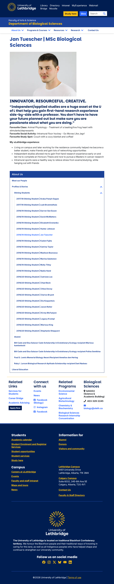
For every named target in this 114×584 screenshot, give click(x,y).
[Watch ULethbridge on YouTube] (65, 562)
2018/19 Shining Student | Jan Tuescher (34, 235)
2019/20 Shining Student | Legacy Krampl (35, 319)
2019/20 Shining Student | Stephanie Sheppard (38, 331)
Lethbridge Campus (69, 466)
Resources (59, 30)
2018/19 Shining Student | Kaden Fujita (34, 241)
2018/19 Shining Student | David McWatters (36, 217)
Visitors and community (72, 448)
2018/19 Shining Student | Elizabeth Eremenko (37, 223)
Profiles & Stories (20, 187)
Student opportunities (23, 451)
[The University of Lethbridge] (57, 523)
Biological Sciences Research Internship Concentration (69, 415)
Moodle (53, 8)
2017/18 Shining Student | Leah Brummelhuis (36, 205)
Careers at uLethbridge (23, 471)
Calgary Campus (68, 478)
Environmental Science (66, 392)
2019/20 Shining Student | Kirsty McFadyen (36, 313)
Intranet (66, 5)
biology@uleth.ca (93, 408)
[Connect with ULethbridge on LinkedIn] (70, 562)
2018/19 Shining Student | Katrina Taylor (34, 247)
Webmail (93, 5)
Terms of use (74, 577)
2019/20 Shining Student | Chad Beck (33, 283)
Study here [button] (70, 13)
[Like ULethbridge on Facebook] (44, 562)
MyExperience (79, 5)
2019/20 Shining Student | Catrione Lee (34, 277)
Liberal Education (20, 369)
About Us (15, 30)
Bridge (43, 8)
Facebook (41, 411)
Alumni (17, 337)
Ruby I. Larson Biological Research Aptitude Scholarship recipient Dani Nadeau (50, 363)
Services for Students (15, 392)
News (37, 395)
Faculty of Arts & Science (22, 20)
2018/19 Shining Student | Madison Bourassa (37, 253)
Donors (63, 444)
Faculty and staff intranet (24, 480)
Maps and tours (19, 485)
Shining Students (22, 193)
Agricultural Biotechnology (66, 399)
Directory (55, 5)
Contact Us (93, 30)
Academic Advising (19, 402)
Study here (17, 460)
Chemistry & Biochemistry (66, 407)
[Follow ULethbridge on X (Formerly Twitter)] (54, 562)
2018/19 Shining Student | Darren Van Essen (36, 211)
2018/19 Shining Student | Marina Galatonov (36, 259)
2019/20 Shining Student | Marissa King (34, 325)
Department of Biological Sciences (35, 23)
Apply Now (15, 408)
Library (44, 5)
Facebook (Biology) (40, 401)
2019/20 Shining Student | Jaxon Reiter (34, 307)
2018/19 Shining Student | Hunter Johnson (35, 229)
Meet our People (19, 180)
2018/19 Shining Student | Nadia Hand (33, 271)
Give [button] (83, 13)
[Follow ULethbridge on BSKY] (59, 562)
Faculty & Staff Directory (72, 495)
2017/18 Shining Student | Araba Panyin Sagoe (37, 199)
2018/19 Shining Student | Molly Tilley (33, 265)
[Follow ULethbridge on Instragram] (49, 562)
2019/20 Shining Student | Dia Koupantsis (35, 301)
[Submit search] (104, 13)
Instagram (42, 407)
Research (75, 30)
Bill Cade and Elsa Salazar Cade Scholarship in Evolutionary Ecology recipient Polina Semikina (57, 351)
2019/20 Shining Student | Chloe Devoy (34, 289)
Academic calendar (21, 439)
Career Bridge (16, 398)
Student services (20, 455)
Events (37, 391)
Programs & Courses (37, 30)
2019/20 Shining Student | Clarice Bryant (35, 295)
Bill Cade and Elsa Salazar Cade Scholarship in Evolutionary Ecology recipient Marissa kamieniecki (54, 344)
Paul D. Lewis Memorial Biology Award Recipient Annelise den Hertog (46, 357)
